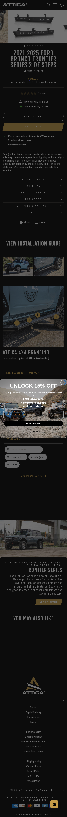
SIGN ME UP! (33, 423)
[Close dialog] (63, 382)
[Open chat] (54, 804)
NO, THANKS (33, 432)
